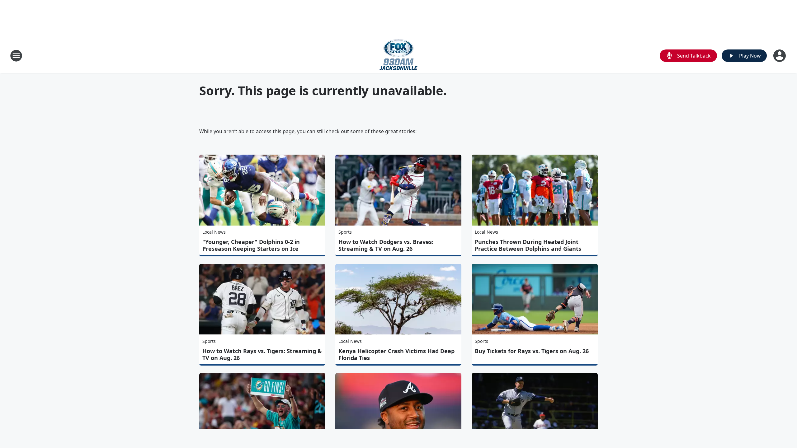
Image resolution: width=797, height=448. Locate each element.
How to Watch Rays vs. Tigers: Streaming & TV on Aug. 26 (262, 354)
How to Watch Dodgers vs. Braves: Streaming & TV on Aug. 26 (385, 245)
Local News (214, 232)
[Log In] (780, 55)
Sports (345, 232)
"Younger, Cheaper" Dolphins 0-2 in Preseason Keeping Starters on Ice (251, 245)
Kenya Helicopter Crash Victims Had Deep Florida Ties (396, 354)
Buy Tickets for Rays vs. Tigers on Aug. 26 (532, 351)
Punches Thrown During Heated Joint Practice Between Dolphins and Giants (528, 245)
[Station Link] (398, 55)
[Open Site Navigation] (16, 55)
